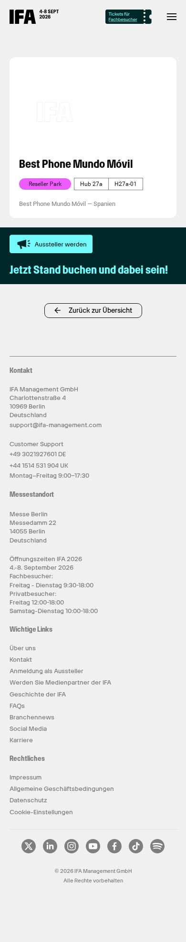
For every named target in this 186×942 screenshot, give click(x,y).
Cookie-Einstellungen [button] (41, 812)
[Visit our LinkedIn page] (50, 851)
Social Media (28, 728)
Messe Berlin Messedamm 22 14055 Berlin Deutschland (33, 527)
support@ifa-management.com (56, 425)
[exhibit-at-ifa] (51, 244)
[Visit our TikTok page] (136, 851)
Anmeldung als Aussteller (46, 671)
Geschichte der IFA (38, 694)
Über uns (23, 648)
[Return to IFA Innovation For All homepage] (34, 21)
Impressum (25, 777)
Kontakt (21, 659)
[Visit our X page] (28, 851)
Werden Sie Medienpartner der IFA (60, 682)
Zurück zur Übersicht (100, 310)
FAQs (17, 705)
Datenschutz (28, 800)
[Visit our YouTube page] (93, 851)
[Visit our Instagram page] (71, 851)
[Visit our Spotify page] (157, 851)
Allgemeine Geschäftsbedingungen (62, 788)
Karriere (21, 740)
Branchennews (32, 717)
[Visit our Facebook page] (114, 851)
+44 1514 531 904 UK (39, 465)
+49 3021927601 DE (38, 454)
